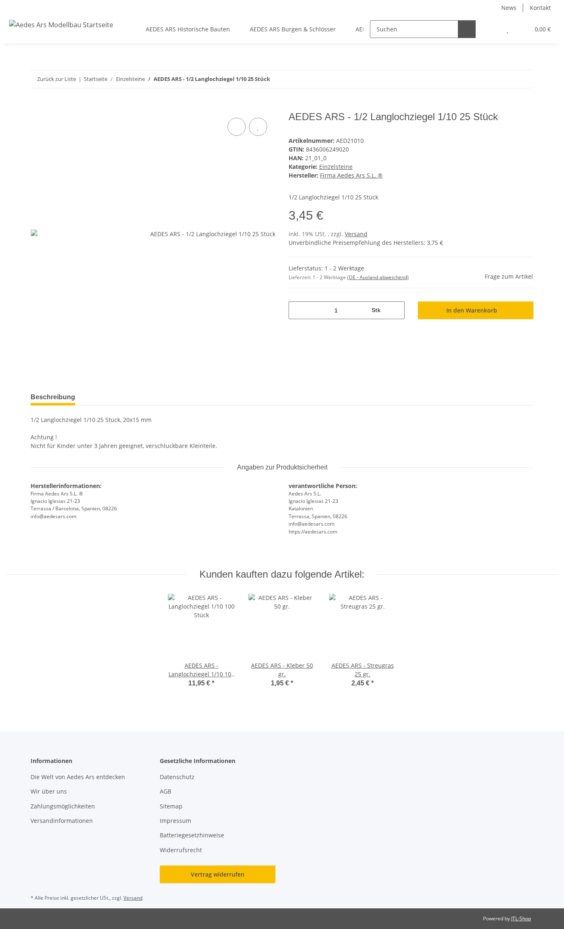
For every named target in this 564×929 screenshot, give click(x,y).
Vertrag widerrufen (217, 874)
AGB (165, 791)
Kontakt (540, 8)
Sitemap (171, 806)
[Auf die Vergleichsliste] (236, 127)
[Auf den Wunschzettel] (258, 127)
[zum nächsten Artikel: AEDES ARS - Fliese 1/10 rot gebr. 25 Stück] (524, 79)
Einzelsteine (336, 167)
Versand (356, 234)
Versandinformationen (62, 821)
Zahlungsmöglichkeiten (63, 806)
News (509, 8)
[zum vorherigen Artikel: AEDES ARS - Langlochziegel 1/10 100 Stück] (507, 79)
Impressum (175, 821)
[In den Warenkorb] (37, 106)
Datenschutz (177, 777)
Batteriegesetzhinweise (192, 835)
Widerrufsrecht (181, 850)
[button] (491, 29)
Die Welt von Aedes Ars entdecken (79, 777)
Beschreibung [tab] (53, 397)
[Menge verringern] (298, 310)
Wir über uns (49, 791)
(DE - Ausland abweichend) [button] (378, 277)
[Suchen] (467, 29)
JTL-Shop (521, 918)
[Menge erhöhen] (395, 310)
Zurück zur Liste (56, 79)
